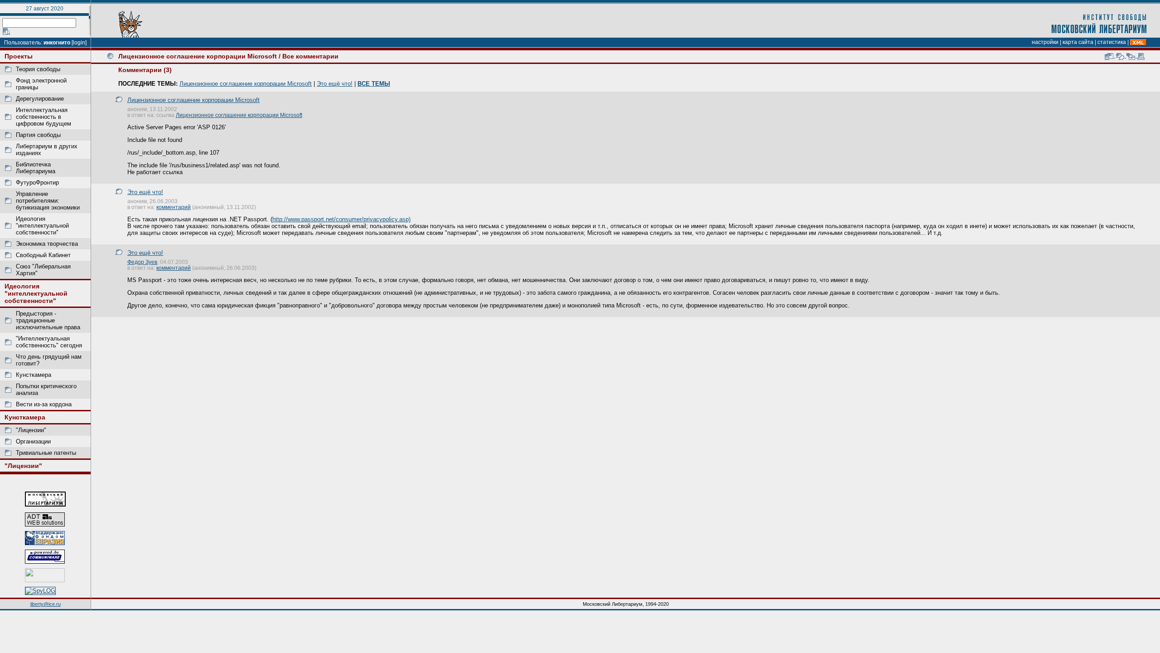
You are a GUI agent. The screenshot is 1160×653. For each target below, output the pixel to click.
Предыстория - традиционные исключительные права (48, 320)
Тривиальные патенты (46, 452)
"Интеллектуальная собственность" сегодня (49, 342)
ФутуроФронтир (37, 182)
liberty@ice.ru (45, 604)
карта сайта (1078, 42)
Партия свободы (38, 135)
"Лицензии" (31, 430)
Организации (33, 441)
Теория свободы (38, 69)
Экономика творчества (47, 243)
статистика (1111, 42)
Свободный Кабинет (43, 255)
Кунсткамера (33, 374)
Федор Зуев (142, 262)
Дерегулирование (40, 98)
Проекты (19, 56)
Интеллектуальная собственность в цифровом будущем (43, 117)
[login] (79, 42)
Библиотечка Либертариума (35, 168)
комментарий (173, 207)
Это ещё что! (335, 83)
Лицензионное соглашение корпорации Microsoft (197, 56)
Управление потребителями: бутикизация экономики (48, 200)
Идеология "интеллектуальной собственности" (42, 225)
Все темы (374, 83)
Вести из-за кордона (44, 404)
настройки (1045, 42)
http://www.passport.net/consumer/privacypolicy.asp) (341, 219)
